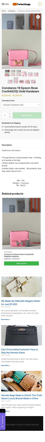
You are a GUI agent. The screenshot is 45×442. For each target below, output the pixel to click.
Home (4, 11)
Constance (11, 11)
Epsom (22, 185)
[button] (10, 114)
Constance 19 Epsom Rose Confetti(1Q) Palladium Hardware (19, 255)
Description (7, 145)
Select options (21, 263)
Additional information (11, 150)
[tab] (21, 145)
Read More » (5, 319)
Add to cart (27, 115)
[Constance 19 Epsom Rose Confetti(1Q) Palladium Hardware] (21, 223)
